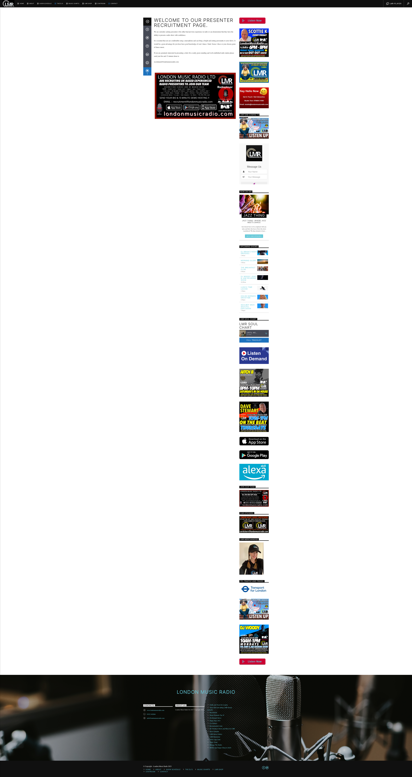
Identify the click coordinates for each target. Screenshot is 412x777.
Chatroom (101, 3)
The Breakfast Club (248, 268)
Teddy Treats (213, 742)
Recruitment (213, 712)
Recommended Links (216, 726)
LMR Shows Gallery (216, 734)
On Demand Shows (215, 718)
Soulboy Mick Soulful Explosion (248, 307)
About (31, 3)
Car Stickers (213, 723)
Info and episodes (254, 236)
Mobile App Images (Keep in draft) (220, 748)
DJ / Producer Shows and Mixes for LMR (222, 729)
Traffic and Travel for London (219, 705)
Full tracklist (254, 340)
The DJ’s (60, 3)
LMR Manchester (215, 737)
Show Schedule (45, 3)
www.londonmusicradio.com (155, 710)
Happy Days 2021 (215, 721)
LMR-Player (395, 3)
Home (22, 3)
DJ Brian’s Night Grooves (249, 253)
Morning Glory (248, 260)
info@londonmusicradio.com (155, 718)
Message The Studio (216, 745)
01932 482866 (151, 714)
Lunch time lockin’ (246, 288)
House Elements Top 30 (217, 715)
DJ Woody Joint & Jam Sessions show (249, 278)
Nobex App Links (215, 739)
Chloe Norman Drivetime (248, 297)
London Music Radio (206, 692)
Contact (114, 3)
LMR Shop (88, 3)
